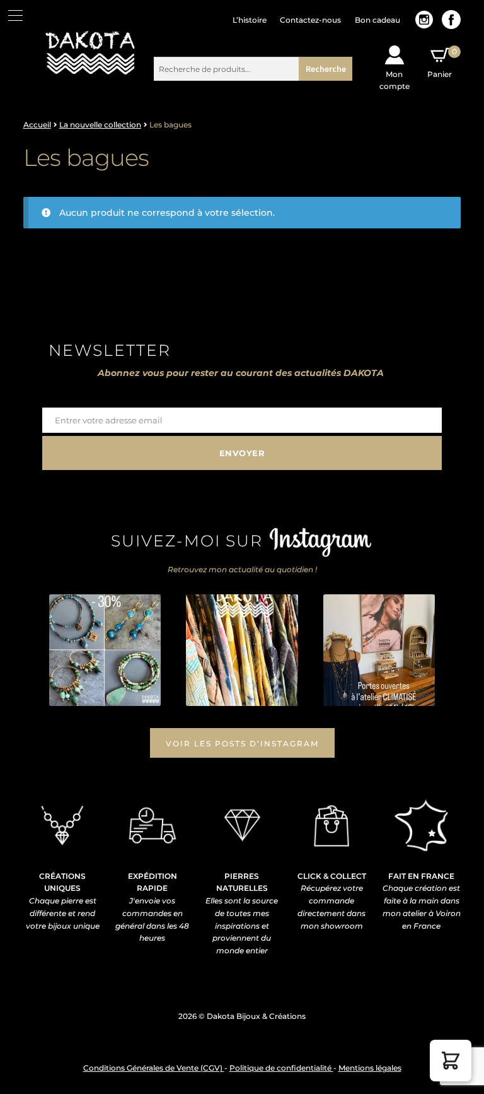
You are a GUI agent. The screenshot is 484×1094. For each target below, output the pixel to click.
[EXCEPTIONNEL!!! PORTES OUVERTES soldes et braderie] (241, 650)
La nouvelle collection (100, 124)
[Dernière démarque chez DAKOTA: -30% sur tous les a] (105, 650)
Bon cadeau (377, 20)
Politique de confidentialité (281, 1068)
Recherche (326, 68)
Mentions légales (369, 1068)
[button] (450, 1060)
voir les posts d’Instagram (242, 743)
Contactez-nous (310, 20)
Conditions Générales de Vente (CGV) (153, 1068)
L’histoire (250, 20)
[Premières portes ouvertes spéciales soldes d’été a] (379, 650)
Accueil (37, 124)
